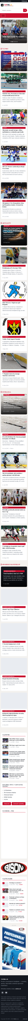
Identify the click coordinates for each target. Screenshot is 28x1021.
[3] (13, 41)
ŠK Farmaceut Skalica (10, 792)
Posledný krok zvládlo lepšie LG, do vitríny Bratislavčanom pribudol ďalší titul (17, 753)
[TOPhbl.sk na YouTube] (6, 992)
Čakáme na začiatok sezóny (16, 909)
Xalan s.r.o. (16, 1019)
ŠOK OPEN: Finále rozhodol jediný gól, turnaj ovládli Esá (17, 739)
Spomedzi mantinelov (11, 564)
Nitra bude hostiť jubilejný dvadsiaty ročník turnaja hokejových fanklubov (16, 767)
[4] (14, 41)
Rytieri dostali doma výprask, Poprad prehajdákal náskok (17, 760)
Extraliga (6, 392)
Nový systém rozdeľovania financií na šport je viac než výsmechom (16, 917)
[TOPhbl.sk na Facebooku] (2, 992)
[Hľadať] (25, 10)
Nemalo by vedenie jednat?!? (17, 903)
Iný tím (6, 799)
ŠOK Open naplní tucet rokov (17, 745)
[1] (10, 41)
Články (5, 49)
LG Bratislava (7, 790)
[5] (15, 41)
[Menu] (3, 15)
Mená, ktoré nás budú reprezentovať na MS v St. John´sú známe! (16, 890)
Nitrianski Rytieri (8, 795)
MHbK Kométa (8, 797)
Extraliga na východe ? (15, 882)
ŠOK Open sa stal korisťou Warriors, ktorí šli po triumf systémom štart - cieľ (16, 775)
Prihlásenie (24, 1)
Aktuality (6, 223)
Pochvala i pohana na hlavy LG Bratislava (16, 897)
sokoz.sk (18, 989)
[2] (12, 41)
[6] (17, 41)
